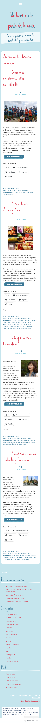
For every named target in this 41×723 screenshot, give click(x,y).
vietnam (28, 328)
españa (14, 324)
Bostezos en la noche (13, 618)
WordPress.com (11, 687)
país (11, 328)
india (20, 442)
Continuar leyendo (14, 156)
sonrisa (5, 444)
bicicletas (26, 440)
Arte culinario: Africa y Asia (16, 206)
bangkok (20, 320)
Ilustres (25, 190)
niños (5, 194)
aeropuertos (15, 555)
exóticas (19, 324)
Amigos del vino (11, 614)
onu (35, 557)
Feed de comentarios (13, 684)
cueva (20, 192)
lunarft (17, 188)
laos (28, 442)
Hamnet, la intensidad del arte (16, 586)
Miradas (8, 648)
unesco (19, 559)
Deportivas (9, 631)
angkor (22, 555)
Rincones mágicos (12, 661)
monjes (31, 557)
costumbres (11, 442)
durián (29, 322)
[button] (20, 111)
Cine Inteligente (11, 621)
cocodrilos (10, 322)
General (20, 190)
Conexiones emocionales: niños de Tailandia (13, 78)
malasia (29, 326)
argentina (14, 320)
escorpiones (7, 324)
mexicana (6, 328)
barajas (33, 555)
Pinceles (8, 658)
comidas (23, 322)
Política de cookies (25, 714)
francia (25, 324)
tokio (20, 444)
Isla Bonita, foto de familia (15, 595)
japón (25, 442)
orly (4, 559)
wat (28, 559)
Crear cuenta (10, 674)
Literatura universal (12, 644)
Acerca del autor (22, 695)
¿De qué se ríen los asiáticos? (17, 341)
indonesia (23, 326)
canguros (34, 320)
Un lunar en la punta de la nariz (21, 19)
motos (33, 442)
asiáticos (14, 440)
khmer (26, 557)
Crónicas (14, 190)
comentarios (20, 92)
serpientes (16, 328)
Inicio (12, 695)
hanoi (29, 324)
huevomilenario (14, 326)
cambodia (27, 320)
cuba (16, 192)
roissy (8, 559)
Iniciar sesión (10, 677)
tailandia (10, 194)
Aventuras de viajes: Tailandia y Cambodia (19, 456)
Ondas (8, 651)
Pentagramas (10, 655)
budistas (6, 557)
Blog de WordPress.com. (30, 701)
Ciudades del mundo (18, 318)
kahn (21, 557)
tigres (16, 444)
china (4, 322)
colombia (17, 322)
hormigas (6, 326)
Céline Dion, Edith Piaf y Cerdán (17, 602)
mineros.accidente (28, 192)
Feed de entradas (12, 681)
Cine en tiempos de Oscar (15, 598)
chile (12, 192)
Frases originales (11, 634)
